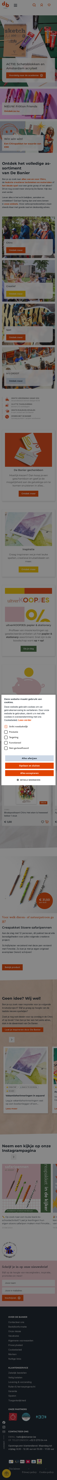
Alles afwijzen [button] (29, 758)
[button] (28, 780)
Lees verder (24, 720)
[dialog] (28, 740)
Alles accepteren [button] (29, 773)
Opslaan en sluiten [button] (29, 765)
